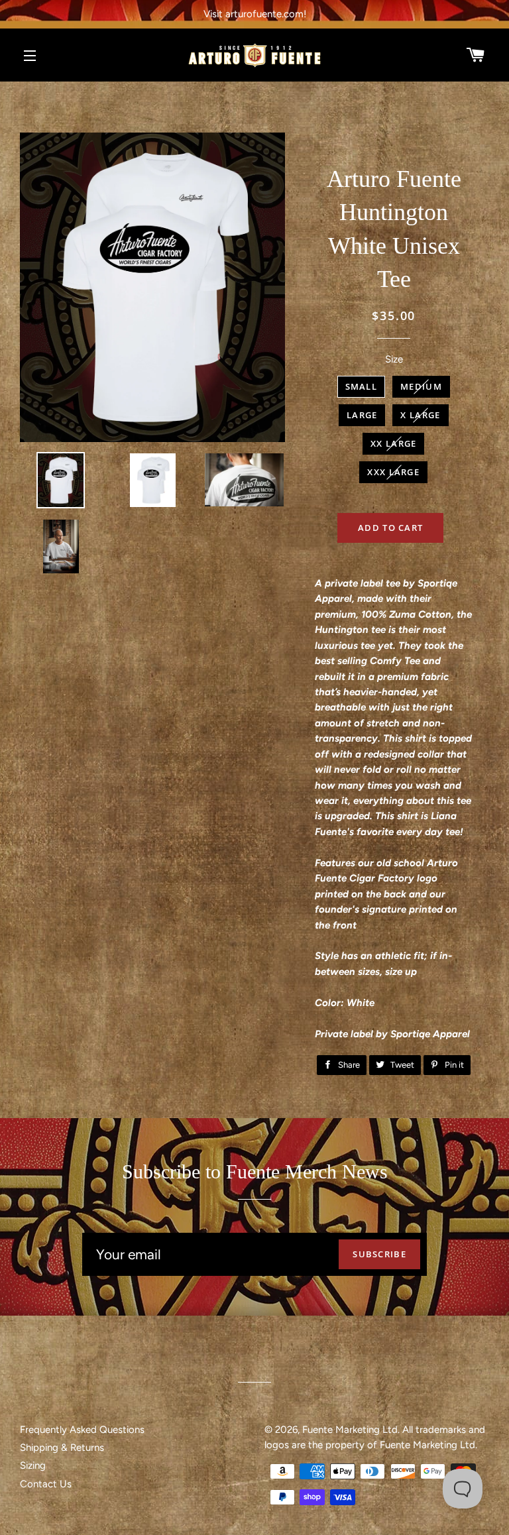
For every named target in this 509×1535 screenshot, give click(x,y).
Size (394, 359)
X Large (420, 415)
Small (361, 386)
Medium (421, 386)
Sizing (33, 1465)
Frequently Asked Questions (82, 1430)
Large (362, 415)
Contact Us (46, 1484)
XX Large (393, 443)
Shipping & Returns (62, 1447)
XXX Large (393, 472)
